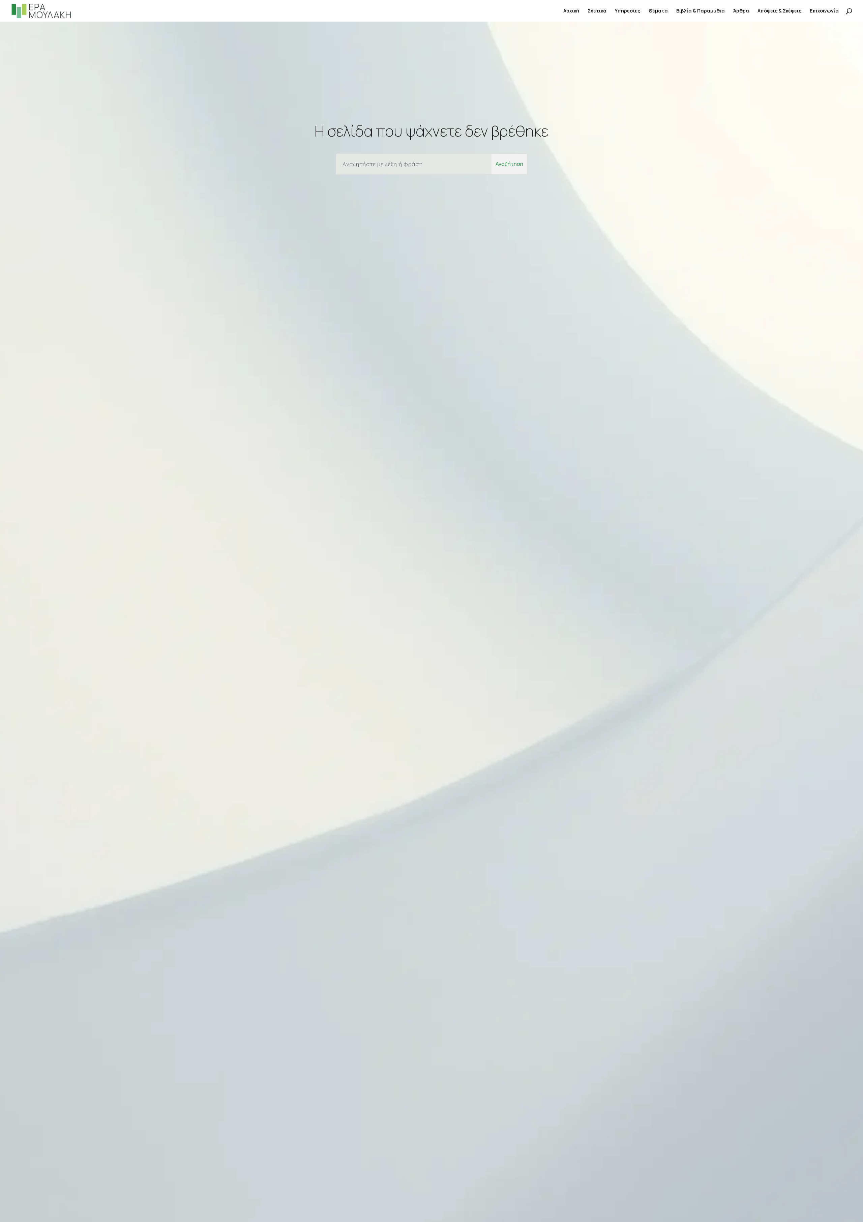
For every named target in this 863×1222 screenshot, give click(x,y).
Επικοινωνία (824, 11)
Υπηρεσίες (627, 11)
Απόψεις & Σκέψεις (779, 11)
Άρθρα (741, 11)
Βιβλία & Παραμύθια (700, 11)
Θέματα (658, 11)
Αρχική (571, 11)
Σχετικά (597, 11)
